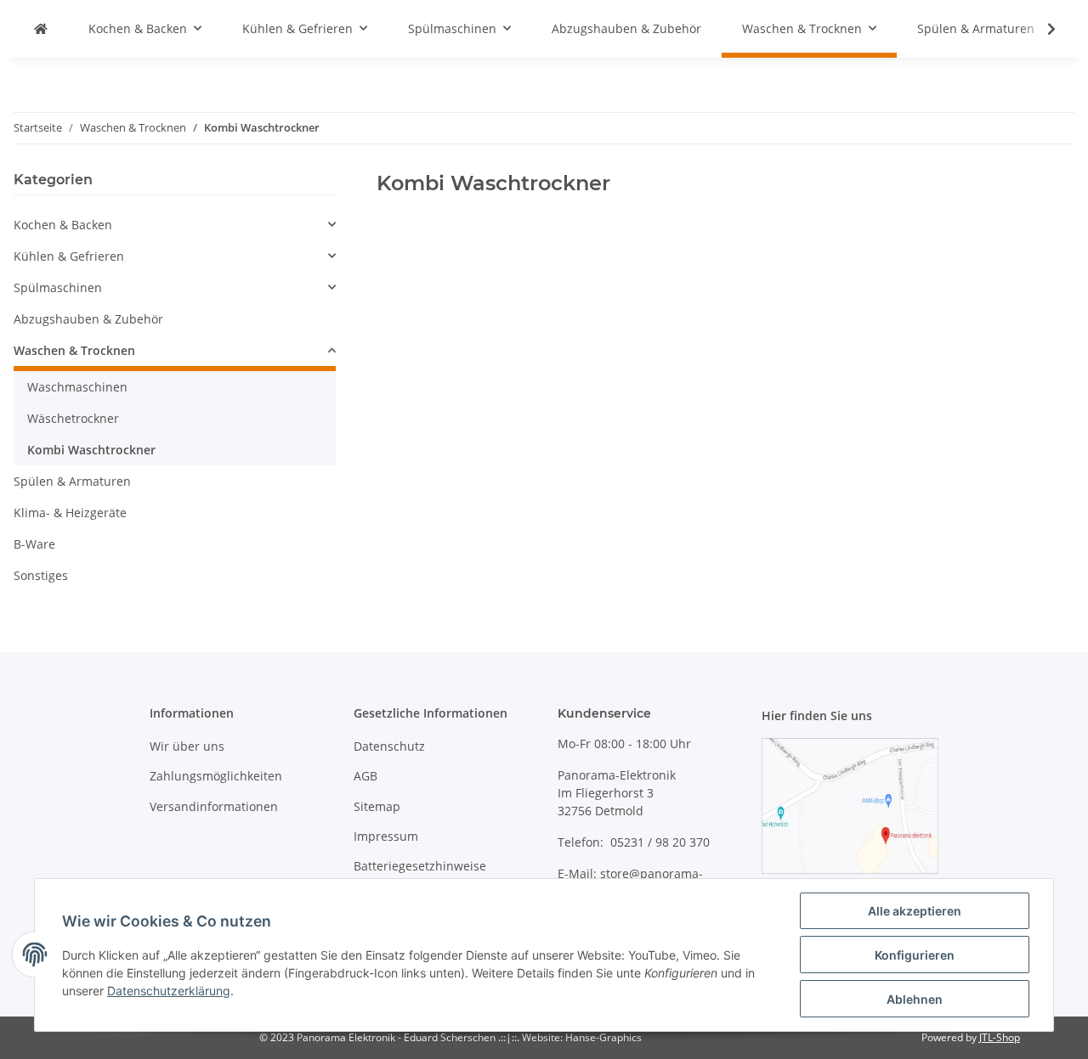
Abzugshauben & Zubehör (88, 319)
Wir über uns (187, 746)
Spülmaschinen (58, 287)
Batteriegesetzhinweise (420, 866)
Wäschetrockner (73, 418)
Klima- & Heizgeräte (70, 512)
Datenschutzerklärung (168, 990)
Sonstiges (41, 575)
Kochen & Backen (63, 225)
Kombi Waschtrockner (91, 450)
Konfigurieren (915, 955)
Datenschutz (389, 746)
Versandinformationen (214, 806)
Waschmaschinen (77, 387)
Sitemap (377, 806)
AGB (365, 776)
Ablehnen (915, 999)
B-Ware (34, 544)
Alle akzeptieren (914, 911)
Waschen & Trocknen (74, 350)
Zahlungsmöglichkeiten (216, 776)
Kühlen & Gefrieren (69, 256)
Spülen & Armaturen (72, 481)
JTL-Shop (999, 1037)
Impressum (386, 836)
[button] (175, 224)
